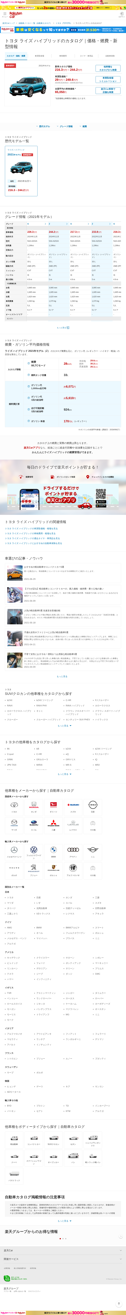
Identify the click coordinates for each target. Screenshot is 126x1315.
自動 (110, 56)
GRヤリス (70, 759)
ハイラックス (101, 719)
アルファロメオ (14, 1034)
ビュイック (12, 963)
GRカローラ (42, 759)
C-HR (68, 700)
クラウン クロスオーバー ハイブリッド (78, 712)
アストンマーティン (46, 993)
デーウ (39, 1086)
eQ (67, 754)
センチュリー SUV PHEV (78, 719)
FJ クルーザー (102, 700)
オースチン (100, 1009)
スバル (69, 903)
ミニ (97, 938)
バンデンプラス (43, 1009)
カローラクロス (102, 705)
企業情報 (7, 1268)
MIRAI (39, 765)
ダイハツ (11, 908)
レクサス (70, 913)
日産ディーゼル (73, 908)
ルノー (69, 1058)
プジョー (40, 1058)
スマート (99, 927)
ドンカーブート (102, 1105)
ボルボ (39, 1072)
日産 (38, 897)
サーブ (10, 1072)
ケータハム (71, 1004)
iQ (96, 759)
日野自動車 (100, 908)
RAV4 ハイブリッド (75, 705)
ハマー (10, 979)
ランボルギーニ (73, 1039)
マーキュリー (101, 963)
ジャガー (70, 993)
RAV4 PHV (41, 705)
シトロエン (12, 1058)
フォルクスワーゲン (75, 933)
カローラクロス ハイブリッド (19, 712)
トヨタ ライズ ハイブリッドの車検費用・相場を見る (30, 533)
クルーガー (12, 719)
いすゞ (39, 903)
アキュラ (99, 913)
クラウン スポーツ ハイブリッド (107, 712)
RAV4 (9, 705)
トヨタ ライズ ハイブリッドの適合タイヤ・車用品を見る (32, 538)
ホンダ (69, 897)
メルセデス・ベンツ (16, 938)
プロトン (40, 1105)
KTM (68, 1111)
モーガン (11, 1009)
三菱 (97, 897)
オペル (39, 933)
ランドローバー (43, 998)
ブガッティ (100, 1058)
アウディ (11, 933)
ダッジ (69, 974)
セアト (39, 1111)
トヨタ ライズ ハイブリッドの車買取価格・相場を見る (31, 528)
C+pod (10, 754)
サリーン (70, 968)
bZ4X (9, 700)
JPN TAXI (11, 765)
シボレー (99, 957)
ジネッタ (40, 1004)
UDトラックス (43, 913)
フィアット (71, 1034)
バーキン (11, 1111)
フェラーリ (100, 1034)
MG (67, 1014)
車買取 (39, 56)
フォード (40, 963)
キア (68, 1086)
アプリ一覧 (7, 1291)
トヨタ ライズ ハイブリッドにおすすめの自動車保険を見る (33, 543)
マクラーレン (72, 1009)
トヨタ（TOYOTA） (64, 23)
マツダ (10, 903)
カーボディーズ (102, 1004)
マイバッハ (41, 938)
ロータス (70, 998)
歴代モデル (44, 126)
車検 (63, 56)
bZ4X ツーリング (44, 700)
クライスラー (42, 957)
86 (8, 748)
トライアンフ (42, 1014)
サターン (70, 957)
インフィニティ (43, 979)
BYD (9, 1105)
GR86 (10, 759)
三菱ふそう (12, 913)
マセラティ (12, 1039)
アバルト (11, 1044)
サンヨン (99, 1086)
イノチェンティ (43, 1044)
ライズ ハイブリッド (16, 150)
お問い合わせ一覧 (20, 1291)
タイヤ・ (86, 56)
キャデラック (13, 957)
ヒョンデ (11, 1086)
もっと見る (61, 328)
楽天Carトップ (8, 23)
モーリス (11, 1014)
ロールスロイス (14, 1004)
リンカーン (12, 968)
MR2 (97, 765)
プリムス (99, 968)
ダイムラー (100, 993)
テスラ (10, 974)
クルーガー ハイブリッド (48, 719)
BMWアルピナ (73, 927)
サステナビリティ (34, 1291)
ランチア (40, 1039)
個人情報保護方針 (20, 1268)
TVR (9, 993)
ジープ (39, 974)
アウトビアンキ (43, 1034)
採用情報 (33, 1268)
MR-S (68, 765)
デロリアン (41, 968)
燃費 (85, 126)
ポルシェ (99, 933)
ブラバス (70, 938)
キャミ (39, 711)
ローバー (99, 998)
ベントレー (12, 998)
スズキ (98, 903)
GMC (97, 974)
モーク (10, 1020)
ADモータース (14, 1092)
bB (37, 748)
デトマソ (99, 1039)
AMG (9, 927)
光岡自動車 (41, 908)
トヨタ (10, 897)
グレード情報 (66, 126)
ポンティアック (73, 963)
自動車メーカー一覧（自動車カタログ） (35, 23)
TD (67, 1105)
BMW (39, 927)
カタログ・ (16, 56)
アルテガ (11, 943)
